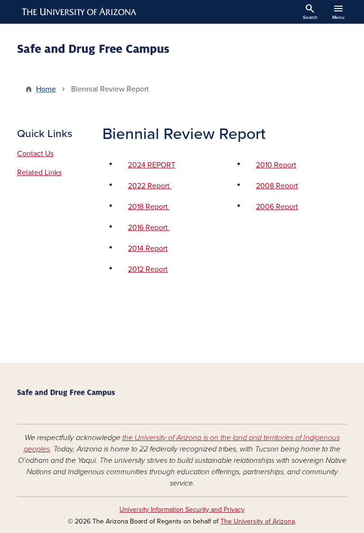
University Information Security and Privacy (182, 509)
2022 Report (150, 186)
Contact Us (35, 153)
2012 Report (148, 269)
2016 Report (149, 227)
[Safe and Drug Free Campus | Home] (96, 50)
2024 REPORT (151, 165)
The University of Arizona (257, 521)
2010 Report (276, 165)
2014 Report (148, 248)
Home (46, 89)
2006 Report (277, 206)
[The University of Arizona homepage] (79, 12)
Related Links (39, 172)
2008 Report (277, 186)
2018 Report (149, 206)
